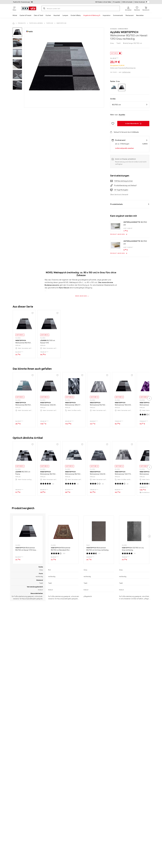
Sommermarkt (118, 15)
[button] (17, 32)
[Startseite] (13, 23)
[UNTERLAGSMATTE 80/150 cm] (115, 226)
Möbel (15, 15)
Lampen (65, 15)
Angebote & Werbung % (91, 15)
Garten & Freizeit (25, 15)
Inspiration (106, 15)
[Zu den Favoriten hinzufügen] (112, 123)
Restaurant (130, 15)
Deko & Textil (38, 15)
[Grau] (121, 87)
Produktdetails (116, 204)
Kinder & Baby (76, 15)
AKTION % (114, 53)
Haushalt (57, 15)
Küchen (48, 15)
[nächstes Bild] (149, 398)
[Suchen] (44, 8)
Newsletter (140, 15)
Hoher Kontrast (140, 2)
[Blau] (113, 87)
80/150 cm (116, 104)
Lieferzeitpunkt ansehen (124, 148)
